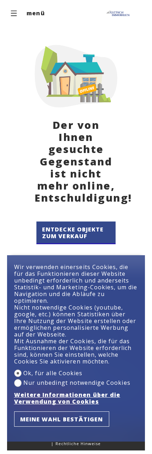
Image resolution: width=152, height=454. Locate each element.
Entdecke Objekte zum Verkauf (73, 232)
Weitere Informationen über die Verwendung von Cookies (67, 398)
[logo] (118, 13)
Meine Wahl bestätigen (61, 419)
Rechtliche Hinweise (78, 443)
